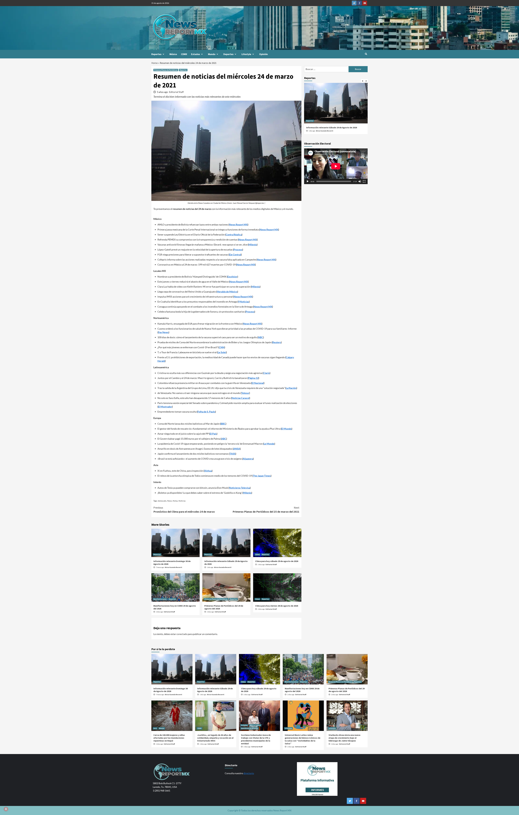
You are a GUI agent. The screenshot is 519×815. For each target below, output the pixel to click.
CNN (221, 347)
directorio (248, 773)
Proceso (238, 249)
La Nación (291, 387)
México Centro (255, 725)
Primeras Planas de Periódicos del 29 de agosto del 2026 (347, 690)
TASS (232, 453)
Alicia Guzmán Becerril (173, 567)
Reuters (276, 342)
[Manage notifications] (6, 809)
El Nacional (258, 382)
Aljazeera (248, 458)
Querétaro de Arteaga (249, 728)
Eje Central (235, 254)
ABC (223, 438)
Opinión (263, 54)
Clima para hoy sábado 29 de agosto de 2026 (276, 561)
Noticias (182, 501)
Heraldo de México (227, 291)
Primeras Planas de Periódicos (165, 70)
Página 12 (253, 377)
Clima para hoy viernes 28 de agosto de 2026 (276, 605)
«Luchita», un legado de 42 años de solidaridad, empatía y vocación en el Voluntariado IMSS (215, 738)
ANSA (236, 448)
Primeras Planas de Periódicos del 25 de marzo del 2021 (266, 509)
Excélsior (232, 276)
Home (154, 62)
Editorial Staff (176, 91)
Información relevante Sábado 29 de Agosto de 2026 (331, 127)
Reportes (156, 54)
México (173, 54)
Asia (155, 728)
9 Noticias (243, 301)
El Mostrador (165, 406)
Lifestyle (246, 54)
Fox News (163, 332)
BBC (223, 423)
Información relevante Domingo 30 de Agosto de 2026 (170, 690)
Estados (195, 54)
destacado (162, 501)
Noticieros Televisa (239, 487)
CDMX (184, 54)
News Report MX (238, 224)
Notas (175, 501)
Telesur (245, 392)
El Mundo (286, 428)
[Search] (366, 54)
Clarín (266, 372)
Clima (257, 554)
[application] (336, 166)
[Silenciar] (359, 181)
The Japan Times (262, 475)
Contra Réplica (234, 234)
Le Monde (269, 443)
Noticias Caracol (240, 397)
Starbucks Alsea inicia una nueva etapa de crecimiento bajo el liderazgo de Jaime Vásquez (344, 738)
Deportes (228, 54)
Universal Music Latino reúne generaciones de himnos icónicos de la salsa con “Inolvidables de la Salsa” (302, 739)
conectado (181, 634)
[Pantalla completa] (364, 181)
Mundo (211, 54)
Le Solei (222, 352)
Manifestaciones (160, 599)
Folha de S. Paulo (206, 411)
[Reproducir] (307, 181)
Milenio (252, 244)
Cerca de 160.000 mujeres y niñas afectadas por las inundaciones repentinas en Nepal (169, 738)
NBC (260, 337)
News (169, 501)
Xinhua (208, 470)
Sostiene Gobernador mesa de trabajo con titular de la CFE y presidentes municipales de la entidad (256, 739)
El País (213, 433)
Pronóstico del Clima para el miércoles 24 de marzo (184, 509)
